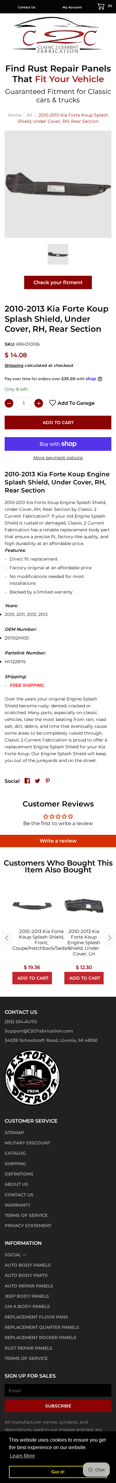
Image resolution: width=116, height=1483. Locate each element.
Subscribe (58, 1406)
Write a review (58, 841)
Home (14, 115)
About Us (16, 1184)
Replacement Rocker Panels (40, 1337)
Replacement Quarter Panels (42, 1327)
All (29, 115)
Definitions (19, 1174)
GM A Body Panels (27, 1306)
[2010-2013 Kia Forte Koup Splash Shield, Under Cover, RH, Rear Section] (58, 254)
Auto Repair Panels (29, 1286)
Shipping (14, 365)
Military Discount (27, 1143)
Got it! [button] (58, 1471)
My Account (72, 7)
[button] (104, 6)
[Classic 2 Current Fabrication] (58, 34)
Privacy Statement (28, 1225)
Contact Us (26, 7)
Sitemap (14, 1132)
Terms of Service (26, 1215)
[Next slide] (109, 938)
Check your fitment (58, 282)
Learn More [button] (22, 1455)
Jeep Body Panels (27, 1296)
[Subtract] (9, 403)
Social (13, 1255)
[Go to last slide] (7, 938)
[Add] (38, 403)
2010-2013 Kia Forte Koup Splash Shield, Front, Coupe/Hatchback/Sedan (41, 940)
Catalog (15, 1153)
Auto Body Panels (28, 1265)
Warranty (17, 1205)
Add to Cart (58, 422)
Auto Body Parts (26, 1275)
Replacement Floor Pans (36, 1317)
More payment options (58, 457)
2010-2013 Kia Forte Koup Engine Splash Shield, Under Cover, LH (83, 943)
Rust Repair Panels (28, 1348)
